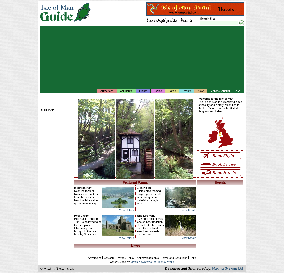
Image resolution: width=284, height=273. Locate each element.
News (201, 90)
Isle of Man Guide (57, 12)
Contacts (109, 257)
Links (193, 257)
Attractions (107, 90)
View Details (126, 210)
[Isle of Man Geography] (82, 22)
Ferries (158, 90)
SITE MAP (47, 109)
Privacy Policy (125, 257)
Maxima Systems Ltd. (228, 268)
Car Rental (126, 90)
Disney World (166, 261)
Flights (143, 90)
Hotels (172, 90)
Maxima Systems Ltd (143, 261)
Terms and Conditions (174, 257)
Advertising (94, 257)
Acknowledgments (148, 257)
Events (187, 90)
